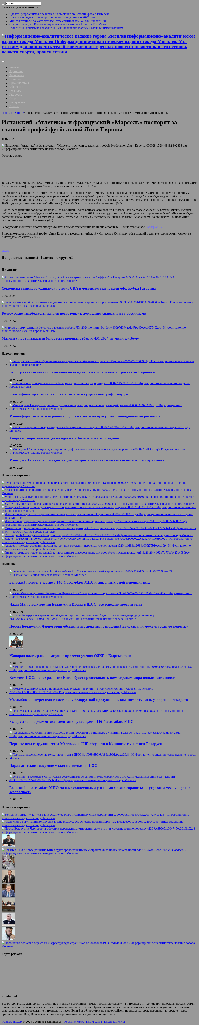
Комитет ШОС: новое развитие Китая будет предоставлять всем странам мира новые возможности (93, 678)
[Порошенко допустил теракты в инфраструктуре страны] (99, 946)
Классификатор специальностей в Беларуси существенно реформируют (69, 394)
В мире (14, 106)
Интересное (17, 102)
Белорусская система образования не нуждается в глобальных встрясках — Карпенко (82, 372)
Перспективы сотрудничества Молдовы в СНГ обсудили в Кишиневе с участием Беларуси (85, 744)
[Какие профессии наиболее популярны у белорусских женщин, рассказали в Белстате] (99, 542)
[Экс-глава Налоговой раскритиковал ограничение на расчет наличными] (8, 939)
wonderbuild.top (12, 1021)
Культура (15, 90)
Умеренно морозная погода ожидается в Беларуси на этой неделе (64, 438)
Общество (16, 87)
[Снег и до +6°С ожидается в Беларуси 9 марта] (97, 535)
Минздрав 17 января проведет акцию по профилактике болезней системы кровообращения (86, 460)
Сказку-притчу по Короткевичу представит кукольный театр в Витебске (57, 24)
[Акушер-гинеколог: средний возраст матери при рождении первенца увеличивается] (99, 549)
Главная (14, 67)
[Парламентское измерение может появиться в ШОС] (8, 910)
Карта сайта (94, 1021)
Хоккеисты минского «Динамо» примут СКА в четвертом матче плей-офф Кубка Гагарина (79, 288)
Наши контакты (114, 1021)
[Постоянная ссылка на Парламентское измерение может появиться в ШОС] (103, 758)
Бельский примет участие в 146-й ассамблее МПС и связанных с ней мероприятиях (79, 582)
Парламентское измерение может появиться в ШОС (53, 766)
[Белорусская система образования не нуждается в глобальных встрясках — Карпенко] (99, 486)
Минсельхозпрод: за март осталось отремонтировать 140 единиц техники (58, 20)
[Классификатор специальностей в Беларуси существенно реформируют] (99, 493)
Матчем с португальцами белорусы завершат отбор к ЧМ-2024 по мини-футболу (70, 338)
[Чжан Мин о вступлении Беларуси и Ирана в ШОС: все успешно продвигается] (99, 825)
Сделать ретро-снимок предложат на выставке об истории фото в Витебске (59, 14)
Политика (15, 79)
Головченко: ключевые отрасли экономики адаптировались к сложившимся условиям (66, 27)
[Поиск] (3, 4)
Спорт (13, 98)
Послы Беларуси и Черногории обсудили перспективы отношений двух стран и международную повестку (98, 626)
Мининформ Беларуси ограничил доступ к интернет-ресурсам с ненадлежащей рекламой (85, 416)
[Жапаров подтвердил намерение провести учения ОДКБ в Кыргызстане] (8, 846)
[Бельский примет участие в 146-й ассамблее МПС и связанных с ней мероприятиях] (99, 818)
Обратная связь (74, 1021)
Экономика (16, 75)
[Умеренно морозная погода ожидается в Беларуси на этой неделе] (98, 503)
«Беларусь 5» (154, 227)
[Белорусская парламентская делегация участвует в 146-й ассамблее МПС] (8, 882)
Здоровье (15, 94)
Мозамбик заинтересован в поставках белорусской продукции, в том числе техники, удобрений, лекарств (98, 700)
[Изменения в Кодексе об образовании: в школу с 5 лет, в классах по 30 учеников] (99, 517)
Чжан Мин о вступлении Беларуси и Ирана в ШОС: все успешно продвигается (75, 604)
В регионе (16, 71)
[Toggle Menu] (3, 61)
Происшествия (19, 83)
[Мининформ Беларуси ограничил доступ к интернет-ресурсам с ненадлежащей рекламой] (99, 500)
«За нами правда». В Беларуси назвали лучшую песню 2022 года (52, 17)
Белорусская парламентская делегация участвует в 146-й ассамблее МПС (71, 722)
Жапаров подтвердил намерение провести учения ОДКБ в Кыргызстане (70, 656)
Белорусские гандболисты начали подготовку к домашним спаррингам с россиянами (74, 313)
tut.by (5, 250)
